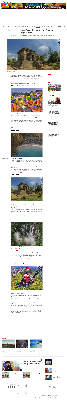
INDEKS (52, 26)
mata (17, 249)
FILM (26, 391)
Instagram (26, 121)
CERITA (18, 391)
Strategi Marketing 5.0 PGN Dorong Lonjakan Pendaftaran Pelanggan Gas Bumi (59, 370)
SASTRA (18, 393)
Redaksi (40, 397)
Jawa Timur (14, 81)
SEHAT (26, 384)
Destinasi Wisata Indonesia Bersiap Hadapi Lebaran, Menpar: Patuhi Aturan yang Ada (54, 123)
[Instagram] (64, 26)
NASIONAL (18, 385)
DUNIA (17, 384)
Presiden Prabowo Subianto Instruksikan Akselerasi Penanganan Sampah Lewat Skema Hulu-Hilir (36, 375)
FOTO (42, 26)
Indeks (56, 398)
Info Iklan (55, 397)
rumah (36, 116)
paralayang (21, 293)
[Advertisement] (33, 17)
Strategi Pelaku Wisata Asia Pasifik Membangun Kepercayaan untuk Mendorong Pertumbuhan (54, 112)
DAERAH (18, 386)
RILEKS (26, 392)
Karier (53, 397)
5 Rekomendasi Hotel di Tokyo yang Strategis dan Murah (53, 135)
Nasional (12, 372)
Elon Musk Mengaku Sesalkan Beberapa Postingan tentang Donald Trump (32, 363)
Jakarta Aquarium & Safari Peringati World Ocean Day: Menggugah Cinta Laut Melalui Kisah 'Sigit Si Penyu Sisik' (53, 77)
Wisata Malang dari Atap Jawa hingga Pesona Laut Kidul (7, 349)
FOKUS (19, 26)
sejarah (31, 204)
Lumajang (36, 252)
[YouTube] (62, 26)
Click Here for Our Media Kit (51, 394)
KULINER (26, 387)
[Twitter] (60, 26)
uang (21, 171)
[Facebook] (59, 26)
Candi (25, 214)
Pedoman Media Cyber (49, 397)
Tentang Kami (37, 397)
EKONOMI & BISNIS (23, 26)
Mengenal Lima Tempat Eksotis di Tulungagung (22, 349)
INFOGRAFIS (48, 26)
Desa (21, 160)
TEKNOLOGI (33, 26)
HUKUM (18, 387)
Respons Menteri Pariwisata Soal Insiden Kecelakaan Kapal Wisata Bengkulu (54, 117)
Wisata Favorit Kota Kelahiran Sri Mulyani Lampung (36, 349)
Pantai (26, 166)
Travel (54, 359)
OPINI (17, 392)
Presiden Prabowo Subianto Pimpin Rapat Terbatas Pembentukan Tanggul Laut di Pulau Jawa (16, 375)
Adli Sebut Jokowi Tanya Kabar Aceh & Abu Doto (59, 377)
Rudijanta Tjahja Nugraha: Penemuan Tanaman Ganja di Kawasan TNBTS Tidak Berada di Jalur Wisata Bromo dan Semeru (54, 129)
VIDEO (44, 26)
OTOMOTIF (29, 26)
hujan (35, 306)
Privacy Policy (43, 397)
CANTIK (26, 385)
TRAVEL (26, 386)
